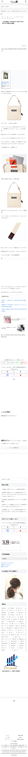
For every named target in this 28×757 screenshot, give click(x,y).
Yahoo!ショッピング (6, 564)
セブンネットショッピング (7, 562)
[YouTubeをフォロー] (20, 375)
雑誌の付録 (4, 336)
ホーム (7, 735)
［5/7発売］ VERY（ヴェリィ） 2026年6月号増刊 (13, 489)
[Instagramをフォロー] (7, 375)
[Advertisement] (14, 34)
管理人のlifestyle (20, 739)
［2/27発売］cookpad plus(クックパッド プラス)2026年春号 (13, 500)
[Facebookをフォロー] (20, 371)
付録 (8, 334)
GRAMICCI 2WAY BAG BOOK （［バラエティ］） (6, 83)
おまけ (20, 737)
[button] (27, 5)
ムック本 (4, 334)
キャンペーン (7, 739)
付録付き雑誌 (18, 334)
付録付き (12, 334)
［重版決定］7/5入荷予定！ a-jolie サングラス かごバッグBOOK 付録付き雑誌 (14, 305)
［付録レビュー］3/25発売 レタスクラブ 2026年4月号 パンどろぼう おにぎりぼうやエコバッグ (13, 505)
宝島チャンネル (4, 566)
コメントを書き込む (14, 447)
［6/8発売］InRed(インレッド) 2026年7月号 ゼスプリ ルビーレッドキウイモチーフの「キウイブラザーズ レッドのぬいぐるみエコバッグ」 (14, 494)
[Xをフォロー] (7, 371)
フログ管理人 (14, 741)
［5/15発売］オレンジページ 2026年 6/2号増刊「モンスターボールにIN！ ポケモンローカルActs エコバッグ (14, 511)
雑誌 (24, 334)
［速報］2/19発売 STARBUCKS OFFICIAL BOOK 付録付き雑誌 (14, 310)
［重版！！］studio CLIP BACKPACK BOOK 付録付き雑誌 (13, 301)
